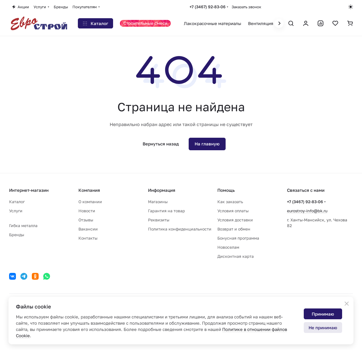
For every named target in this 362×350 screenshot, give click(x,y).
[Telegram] (23, 276)
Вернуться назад (161, 143)
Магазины (158, 201)
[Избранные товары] (335, 23)
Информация (161, 190)
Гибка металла (23, 225)
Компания (89, 190)
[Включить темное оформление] (350, 7)
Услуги (15, 210)
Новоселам (228, 247)
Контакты (87, 238)
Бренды (16, 234)
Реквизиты (158, 219)
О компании (90, 201)
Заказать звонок (246, 7)
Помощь (226, 190)
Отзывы (85, 219)
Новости (86, 210)
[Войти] (306, 23)
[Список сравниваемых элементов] (320, 23)
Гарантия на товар (166, 210)
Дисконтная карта (235, 256)
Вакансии (88, 229)
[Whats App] (46, 276)
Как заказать (230, 201)
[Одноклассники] (35, 276)
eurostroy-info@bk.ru (307, 210)
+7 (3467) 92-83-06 (208, 6)
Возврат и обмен (233, 229)
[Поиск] (291, 23)
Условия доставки (235, 219)
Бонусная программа (238, 238)
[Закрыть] (346, 303)
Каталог (17, 201)
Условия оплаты (233, 210)
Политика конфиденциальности (179, 229)
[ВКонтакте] (12, 276)
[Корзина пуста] (350, 23)
